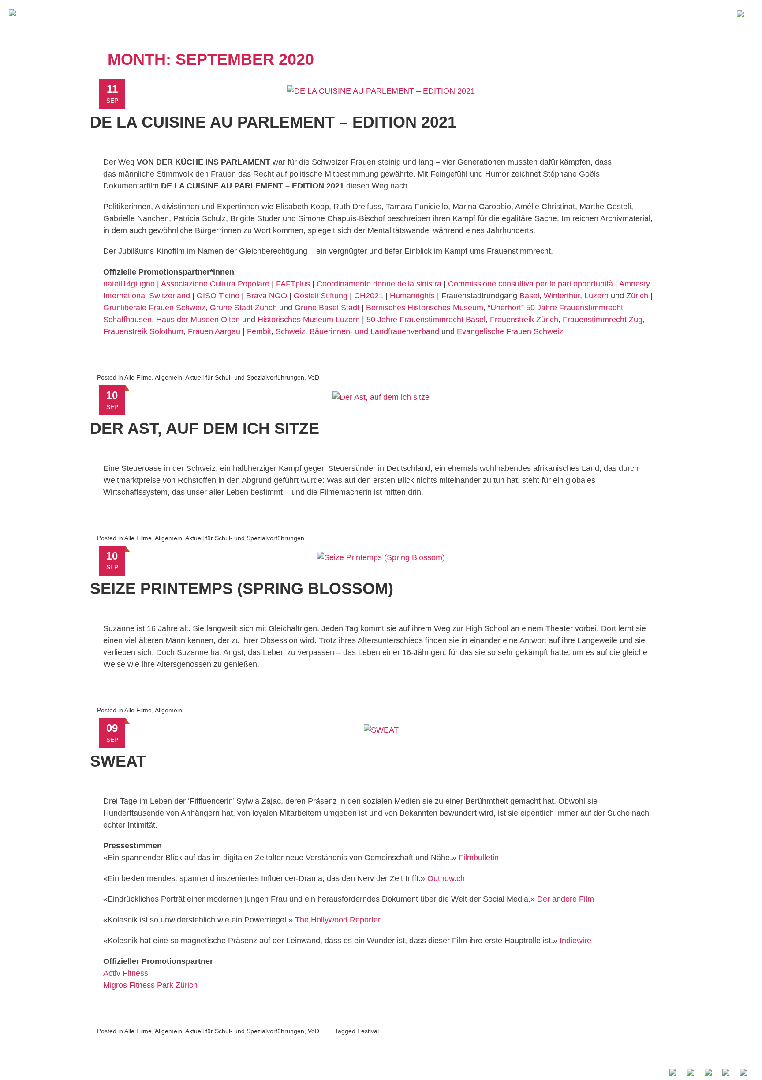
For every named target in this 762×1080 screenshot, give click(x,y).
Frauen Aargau (214, 331)
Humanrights (412, 295)
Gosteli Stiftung (320, 295)
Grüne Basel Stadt (327, 307)
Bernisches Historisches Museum (424, 307)
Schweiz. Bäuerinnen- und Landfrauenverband (357, 331)
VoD (313, 377)
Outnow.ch (446, 878)
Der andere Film (565, 899)
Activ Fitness (125, 973)
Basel (529, 295)
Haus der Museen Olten (199, 319)
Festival (368, 1031)
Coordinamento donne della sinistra (379, 283)
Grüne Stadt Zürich (243, 307)
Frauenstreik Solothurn (143, 331)
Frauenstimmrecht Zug (602, 319)
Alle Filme (648, 12)
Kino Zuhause (586, 12)
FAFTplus (293, 283)
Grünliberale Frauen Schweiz (154, 307)
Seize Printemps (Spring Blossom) (241, 589)
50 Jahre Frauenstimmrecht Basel (426, 319)
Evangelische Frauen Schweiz (510, 331)
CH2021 (368, 295)
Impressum (536, 1071)
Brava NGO (266, 295)
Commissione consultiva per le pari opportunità (530, 283)
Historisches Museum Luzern (309, 319)
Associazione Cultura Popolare (215, 283)
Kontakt (699, 12)
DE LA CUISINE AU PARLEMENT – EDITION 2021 (273, 122)
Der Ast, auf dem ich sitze (204, 428)
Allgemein (168, 377)
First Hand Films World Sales (616, 1071)
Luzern (596, 295)
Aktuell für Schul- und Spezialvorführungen (244, 377)
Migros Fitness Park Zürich (150, 985)
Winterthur (562, 295)
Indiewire (575, 940)
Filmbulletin (479, 857)
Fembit (259, 331)
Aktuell (528, 12)
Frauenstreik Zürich (524, 319)
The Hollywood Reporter (338, 919)
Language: (742, 13)
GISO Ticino (218, 295)
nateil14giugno (129, 283)
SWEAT (118, 761)
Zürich (637, 295)
